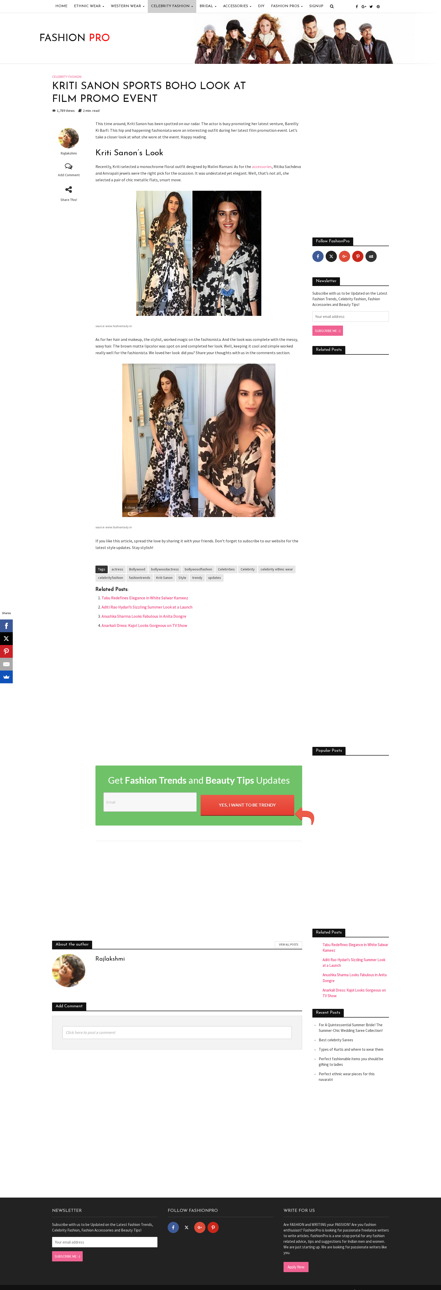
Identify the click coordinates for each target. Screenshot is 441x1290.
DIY (261, 6)
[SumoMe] (6, 677)
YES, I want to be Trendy (247, 805)
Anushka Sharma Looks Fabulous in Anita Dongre (144, 616)
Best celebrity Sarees (336, 1039)
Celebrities (226, 569)
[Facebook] (318, 256)
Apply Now (296, 1266)
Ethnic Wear (87, 6)
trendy (197, 577)
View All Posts (288, 944)
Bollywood (137, 569)
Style (182, 577)
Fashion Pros (285, 6)
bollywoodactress (165, 569)
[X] (6, 638)
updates (214, 577)
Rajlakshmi (68, 153)
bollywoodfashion (198, 569)
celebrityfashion (110, 577)
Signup (316, 6)
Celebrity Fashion (170, 6)
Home (61, 6)
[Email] (6, 664)
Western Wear (126, 6)
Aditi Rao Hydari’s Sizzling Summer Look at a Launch (147, 607)
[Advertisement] (198, 698)
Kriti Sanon (164, 577)
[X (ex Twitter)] (331, 256)
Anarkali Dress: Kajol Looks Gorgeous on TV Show (144, 625)
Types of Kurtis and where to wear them (351, 1049)
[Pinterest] (357, 256)
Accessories (235, 6)
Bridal (206, 6)
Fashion (74, 38)
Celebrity (248, 569)
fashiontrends (139, 577)
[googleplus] (344, 256)
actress (117, 569)
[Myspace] (371, 256)
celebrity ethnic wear (277, 569)
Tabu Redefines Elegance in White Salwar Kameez (145, 597)
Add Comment (69, 175)
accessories (262, 166)
